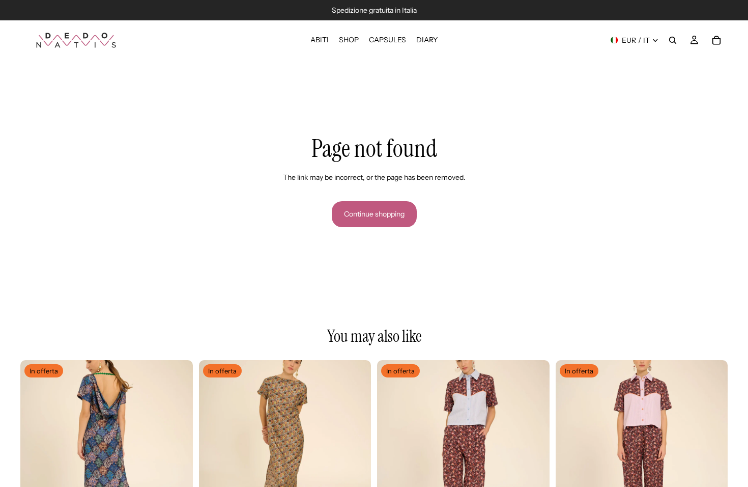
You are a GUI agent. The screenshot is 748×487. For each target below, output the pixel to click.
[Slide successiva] (177, 446)
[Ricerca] (672, 40)
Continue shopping (374, 214)
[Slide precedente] (35, 446)
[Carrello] (716, 40)
